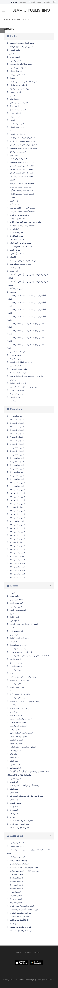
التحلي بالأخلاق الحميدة (18, 722)
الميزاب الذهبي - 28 (17, 510)
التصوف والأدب (15, 729)
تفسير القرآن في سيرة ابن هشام (22, 43)
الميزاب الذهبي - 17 (17, 472)
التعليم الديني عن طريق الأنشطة (21, 176)
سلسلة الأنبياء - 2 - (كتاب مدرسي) (22, 211)
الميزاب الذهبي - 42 (17, 560)
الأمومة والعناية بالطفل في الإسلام (22, 183)
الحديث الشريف (15, 92)
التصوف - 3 (14, 813)
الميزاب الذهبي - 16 (17, 468)
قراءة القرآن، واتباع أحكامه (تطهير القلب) (25, 785)
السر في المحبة (15, 250)
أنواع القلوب (14, 620)
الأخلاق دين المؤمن (16, 599)
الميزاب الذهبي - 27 (17, 507)
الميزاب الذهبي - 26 (17, 503)
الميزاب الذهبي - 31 (17, 521)
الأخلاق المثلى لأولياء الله (18, 159)
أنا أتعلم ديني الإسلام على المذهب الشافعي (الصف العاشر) (27, 346)
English (14, 2)
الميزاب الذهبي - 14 (17, 461)
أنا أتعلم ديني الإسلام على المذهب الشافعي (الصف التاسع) (27, 339)
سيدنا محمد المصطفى (18, 239)
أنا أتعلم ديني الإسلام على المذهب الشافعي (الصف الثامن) (27, 332)
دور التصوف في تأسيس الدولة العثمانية (24, 909)
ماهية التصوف (15, 50)
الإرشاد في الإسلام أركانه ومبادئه (21, 64)
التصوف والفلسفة (16, 740)
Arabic (26, 19)
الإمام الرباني (14, 229)
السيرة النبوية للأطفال (18, 383)
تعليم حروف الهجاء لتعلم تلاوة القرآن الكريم (25, 222)
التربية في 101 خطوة (17, 123)
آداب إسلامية (14, 271)
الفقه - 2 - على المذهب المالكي (21, 173)
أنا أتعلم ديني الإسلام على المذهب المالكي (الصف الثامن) (26, 304)
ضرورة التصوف (15, 778)
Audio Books (16, 835)
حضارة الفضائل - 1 (16, 232)
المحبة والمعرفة (15, 60)
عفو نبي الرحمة (15, 683)
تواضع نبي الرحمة (16, 666)
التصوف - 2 (14, 810)
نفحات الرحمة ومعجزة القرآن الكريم (23, 141)
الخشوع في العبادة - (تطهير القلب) (23, 747)
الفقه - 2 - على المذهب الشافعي (22, 166)
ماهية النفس (14, 792)
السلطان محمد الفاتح (17, 857)
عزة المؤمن (14, 634)
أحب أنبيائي (14, 379)
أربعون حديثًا (14, 106)
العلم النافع (14, 754)
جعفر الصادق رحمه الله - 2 (19, 824)
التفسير (12, 95)
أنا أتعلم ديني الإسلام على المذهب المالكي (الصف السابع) (26, 297)
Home (7, 19)
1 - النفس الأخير (15, 892)
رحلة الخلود (14, 155)
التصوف (12, 120)
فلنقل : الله (14, 641)
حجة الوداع (14, 673)
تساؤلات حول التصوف (17, 67)
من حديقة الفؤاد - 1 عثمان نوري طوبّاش (24, 871)
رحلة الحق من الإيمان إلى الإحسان (22, 225)
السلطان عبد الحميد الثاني (19, 916)
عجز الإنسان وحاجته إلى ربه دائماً (22, 930)
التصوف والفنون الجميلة (18, 726)
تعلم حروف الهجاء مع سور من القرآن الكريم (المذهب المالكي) (27, 276)
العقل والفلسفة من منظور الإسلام (22, 194)
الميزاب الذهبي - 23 (17, 493)
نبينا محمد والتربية (16, 401)
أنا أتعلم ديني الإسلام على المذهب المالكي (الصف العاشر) (26, 318)
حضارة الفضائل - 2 (17, 236)
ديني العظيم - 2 (15, 358)
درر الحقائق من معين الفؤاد (20, 88)
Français (22, 2)
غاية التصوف (14, 782)
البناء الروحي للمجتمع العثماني (21, 913)
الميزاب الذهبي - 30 (17, 517)
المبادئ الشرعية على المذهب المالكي (23, 145)
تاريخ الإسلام (14, 99)
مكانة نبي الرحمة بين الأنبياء (20, 694)
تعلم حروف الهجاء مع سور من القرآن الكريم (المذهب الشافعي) (27, 283)
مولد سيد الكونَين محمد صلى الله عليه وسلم (25, 701)
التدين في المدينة (16, 606)
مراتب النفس (15, 799)
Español (47, 2)
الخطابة (12, 180)
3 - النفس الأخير (16, 899)
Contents (16, 19)
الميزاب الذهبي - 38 (17, 546)
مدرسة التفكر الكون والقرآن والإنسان (23, 260)
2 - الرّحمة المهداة (16, 878)
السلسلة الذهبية (15, 365)
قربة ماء (13, 78)
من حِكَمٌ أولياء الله (16, 267)
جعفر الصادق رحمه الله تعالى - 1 (21, 820)
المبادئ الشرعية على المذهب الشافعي (24, 148)
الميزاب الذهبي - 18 (17, 475)
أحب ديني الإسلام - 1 (17, 390)
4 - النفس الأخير (16, 902)
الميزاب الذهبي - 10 (17, 447)
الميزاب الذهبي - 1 (16, 416)
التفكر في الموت (16, 743)
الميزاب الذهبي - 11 (17, 451)
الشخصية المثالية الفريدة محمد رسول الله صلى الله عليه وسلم (28, 852)
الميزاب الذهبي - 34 (17, 531)
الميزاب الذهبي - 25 (17, 500)
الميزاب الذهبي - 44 (17, 567)
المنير (12, 53)
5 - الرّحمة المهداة (16, 888)
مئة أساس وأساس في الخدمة (20, 187)
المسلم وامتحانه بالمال (18, 109)
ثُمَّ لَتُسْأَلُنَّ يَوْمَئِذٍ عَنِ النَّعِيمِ (19, 920)
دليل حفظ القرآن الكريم (18, 253)
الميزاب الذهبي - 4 (17, 426)
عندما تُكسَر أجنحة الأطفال (19, 638)
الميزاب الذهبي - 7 (16, 437)
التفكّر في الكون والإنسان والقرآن (22, 906)
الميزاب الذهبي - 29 (17, 514)
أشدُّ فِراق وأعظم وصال (18, 645)
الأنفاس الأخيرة (15, 113)
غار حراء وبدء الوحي (17, 687)
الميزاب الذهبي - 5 (17, 430)
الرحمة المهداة (15, 116)
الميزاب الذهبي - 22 (17, 489)
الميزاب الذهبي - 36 (17, 538)
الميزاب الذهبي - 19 (17, 479)
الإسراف (13, 257)
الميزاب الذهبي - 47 (17, 577)
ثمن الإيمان (14, 923)
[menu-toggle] (3, 10)
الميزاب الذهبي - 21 (17, 486)
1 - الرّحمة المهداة (16, 874)
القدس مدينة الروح (16, 631)
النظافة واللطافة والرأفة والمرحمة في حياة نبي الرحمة (29, 655)
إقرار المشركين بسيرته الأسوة (21, 652)
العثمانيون (13, 292)
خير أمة (12, 817)
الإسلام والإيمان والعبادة (18, 85)
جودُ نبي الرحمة (15, 669)
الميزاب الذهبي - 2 (17, 419)
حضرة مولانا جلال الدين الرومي (21, 362)
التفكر (12, 130)
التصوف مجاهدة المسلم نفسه (21, 264)
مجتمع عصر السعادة (17, 127)
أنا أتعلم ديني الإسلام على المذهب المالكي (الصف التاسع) (26, 311)
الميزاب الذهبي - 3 (17, 423)
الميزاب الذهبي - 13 (17, 458)
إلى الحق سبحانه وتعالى (18, 860)
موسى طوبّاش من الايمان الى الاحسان (24, 867)
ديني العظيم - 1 (15, 355)
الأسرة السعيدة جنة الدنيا (19, 102)
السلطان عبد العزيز (17, 843)
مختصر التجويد (15, 397)
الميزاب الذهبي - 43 (17, 563)
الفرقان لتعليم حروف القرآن (20, 215)
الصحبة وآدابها (15, 57)
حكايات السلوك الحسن (18, 351)
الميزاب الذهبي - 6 (17, 433)
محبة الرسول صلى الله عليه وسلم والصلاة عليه (26, 796)
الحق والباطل (14, 617)
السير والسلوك (15, 750)
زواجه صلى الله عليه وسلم (19, 680)
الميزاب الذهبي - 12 (17, 454)
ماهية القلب (14, 789)
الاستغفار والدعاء (16, 715)
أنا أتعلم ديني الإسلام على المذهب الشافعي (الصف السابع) (27, 325)
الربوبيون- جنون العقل (18, 152)
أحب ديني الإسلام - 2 (17, 394)
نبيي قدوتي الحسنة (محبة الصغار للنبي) (24, 386)
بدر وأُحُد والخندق (16, 662)
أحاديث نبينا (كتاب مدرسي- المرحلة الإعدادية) (26, 376)
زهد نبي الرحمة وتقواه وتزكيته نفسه (23, 676)
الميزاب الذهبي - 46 (17, 574)
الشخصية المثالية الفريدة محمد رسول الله (25, 81)
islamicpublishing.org (27, 979)
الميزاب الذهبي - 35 (17, 535)
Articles (14, 585)
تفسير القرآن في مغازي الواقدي (21, 46)
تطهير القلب (14, 761)
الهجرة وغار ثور (15, 659)
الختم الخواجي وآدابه (17, 74)
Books (13, 36)
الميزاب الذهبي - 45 (17, 570)
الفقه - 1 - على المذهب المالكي (21, 169)
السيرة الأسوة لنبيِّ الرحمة (19, 648)
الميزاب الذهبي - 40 (17, 553)
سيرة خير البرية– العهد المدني (21, 246)
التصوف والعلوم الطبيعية (18, 736)
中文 (54, 2)
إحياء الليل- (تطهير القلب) (19, 708)
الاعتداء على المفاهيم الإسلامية (21, 719)
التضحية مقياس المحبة (18, 610)
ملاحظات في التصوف (17, 134)
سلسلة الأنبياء (15, 204)
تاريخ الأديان (14, 201)
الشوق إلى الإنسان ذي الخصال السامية (24, 624)
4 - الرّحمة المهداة (16, 885)
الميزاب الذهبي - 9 (17, 444)
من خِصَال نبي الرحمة (17, 698)
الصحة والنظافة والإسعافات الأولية (22, 190)
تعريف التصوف (15, 764)
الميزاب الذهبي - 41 (17, 556)
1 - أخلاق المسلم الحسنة (19, 369)
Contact (27, 952)
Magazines (16, 409)
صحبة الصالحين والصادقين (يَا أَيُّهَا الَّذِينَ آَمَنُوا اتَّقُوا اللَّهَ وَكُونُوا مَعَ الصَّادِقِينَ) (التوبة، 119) (28, 773)
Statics (37, 952)
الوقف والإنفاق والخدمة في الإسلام (22, 137)
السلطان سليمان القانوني (19, 864)
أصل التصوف (14, 712)
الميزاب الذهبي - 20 (17, 482)
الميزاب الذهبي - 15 (17, 465)
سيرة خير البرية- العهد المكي (20, 243)
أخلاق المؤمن (14, 596)
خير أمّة (12, 592)
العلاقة (12, 627)
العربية (39, 2)
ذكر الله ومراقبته (16, 768)
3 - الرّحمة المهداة (16, 881)
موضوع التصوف (15, 803)
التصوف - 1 (14, 806)
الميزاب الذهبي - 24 (17, 496)
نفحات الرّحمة (15, 705)
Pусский (32, 2)
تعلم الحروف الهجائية (17, 218)
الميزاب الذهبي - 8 (17, 440)
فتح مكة (12, 691)
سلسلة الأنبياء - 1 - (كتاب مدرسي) (22, 208)
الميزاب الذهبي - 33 (17, 528)
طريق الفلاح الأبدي (16, 288)
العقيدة (12, 197)
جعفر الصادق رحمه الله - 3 (19, 827)
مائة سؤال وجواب (16, 71)
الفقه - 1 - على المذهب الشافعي (22, 162)
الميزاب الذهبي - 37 (17, 542)
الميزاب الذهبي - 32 (17, 524)
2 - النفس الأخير (16, 895)
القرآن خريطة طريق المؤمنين (20, 927)
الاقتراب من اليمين (16, 603)
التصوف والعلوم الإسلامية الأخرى (21, 733)
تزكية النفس (14, 757)
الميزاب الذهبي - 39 (17, 549)
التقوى (12, 613)
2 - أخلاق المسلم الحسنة (19, 372)
